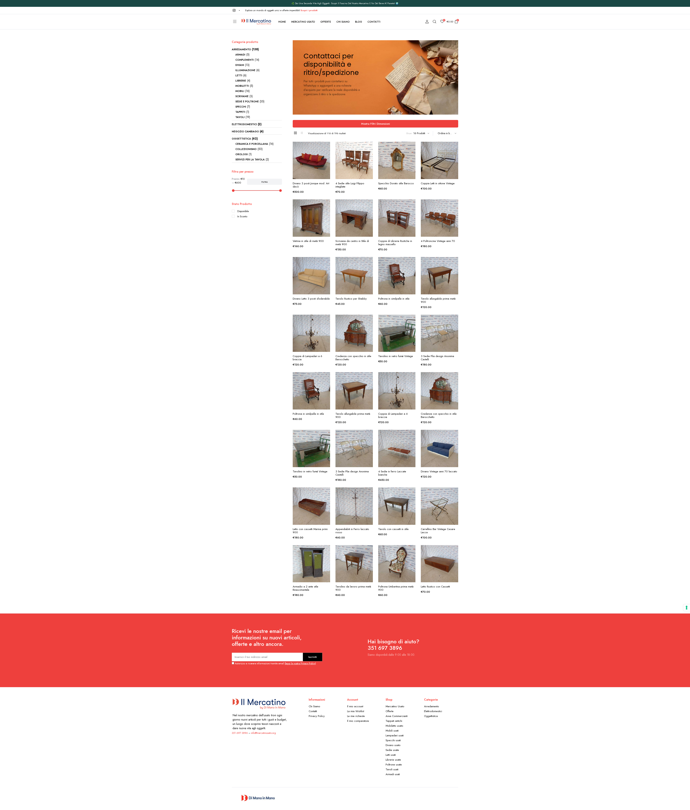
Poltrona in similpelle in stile (394, 299)
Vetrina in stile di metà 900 (308, 241)
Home (282, 22)
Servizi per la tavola (250, 159)
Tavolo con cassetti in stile (393, 529)
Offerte (325, 22)
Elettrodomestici (244, 124)
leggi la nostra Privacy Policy (300, 663)
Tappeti (240, 112)
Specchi (240, 106)
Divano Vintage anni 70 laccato (439, 471)
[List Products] (301, 133)
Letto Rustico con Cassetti (435, 587)
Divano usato (393, 745)
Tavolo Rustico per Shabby (351, 299)
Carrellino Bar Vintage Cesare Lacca (438, 530)
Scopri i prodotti (309, 10)
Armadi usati (393, 774)
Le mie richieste (356, 716)
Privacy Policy (317, 716)
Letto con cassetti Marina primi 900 (310, 530)
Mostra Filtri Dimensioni (375, 124)
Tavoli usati (392, 769)
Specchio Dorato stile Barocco (396, 183)
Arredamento (241, 49)
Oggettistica (241, 138)
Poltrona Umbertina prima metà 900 (395, 588)
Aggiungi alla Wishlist (327, 147)
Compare (327, 162)
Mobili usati (392, 731)
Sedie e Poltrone (247, 101)
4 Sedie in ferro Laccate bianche (392, 473)
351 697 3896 (240, 733)
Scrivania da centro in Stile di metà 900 (352, 242)
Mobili (239, 91)
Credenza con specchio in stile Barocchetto (353, 357)
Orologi (241, 154)
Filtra (264, 181)
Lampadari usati (395, 735)
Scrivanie (242, 96)
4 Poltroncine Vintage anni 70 (438, 241)
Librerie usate (393, 760)
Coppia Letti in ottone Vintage (438, 183)
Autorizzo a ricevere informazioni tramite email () (275, 663)
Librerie (240, 80)
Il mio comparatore (358, 721)
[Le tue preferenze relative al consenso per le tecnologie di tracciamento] (686, 607)
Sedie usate (392, 750)
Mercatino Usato (303, 22)
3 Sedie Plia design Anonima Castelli (437, 357)
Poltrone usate (394, 765)
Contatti (373, 22)
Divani (239, 65)
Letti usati (391, 755)
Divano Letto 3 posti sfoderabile (311, 299)
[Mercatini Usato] (256, 21)
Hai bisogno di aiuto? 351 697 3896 (393, 645)
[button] (236, 10)
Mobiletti (242, 86)
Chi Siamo (343, 22)
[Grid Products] (295, 133)
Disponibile (243, 211)
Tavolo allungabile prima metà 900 (438, 300)
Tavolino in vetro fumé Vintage (395, 356)
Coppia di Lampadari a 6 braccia (307, 357)
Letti (238, 75)
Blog (358, 22)
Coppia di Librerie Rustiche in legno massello (395, 242)
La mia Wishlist (355, 711)
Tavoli (240, 117)
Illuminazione (245, 70)
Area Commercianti (397, 716)
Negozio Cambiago (245, 131)
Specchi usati (393, 740)
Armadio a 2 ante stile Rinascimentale (305, 588)
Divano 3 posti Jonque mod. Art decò (311, 185)
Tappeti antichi (394, 721)
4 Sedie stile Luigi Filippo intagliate (349, 185)
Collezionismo (246, 149)
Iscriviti (312, 657)
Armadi (240, 54)
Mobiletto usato (394, 726)
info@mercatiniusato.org (263, 733)
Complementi (244, 60)
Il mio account (355, 706)
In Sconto (242, 216)
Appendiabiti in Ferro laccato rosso (352, 530)
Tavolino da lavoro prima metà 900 (353, 588)
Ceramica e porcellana (251, 144)
